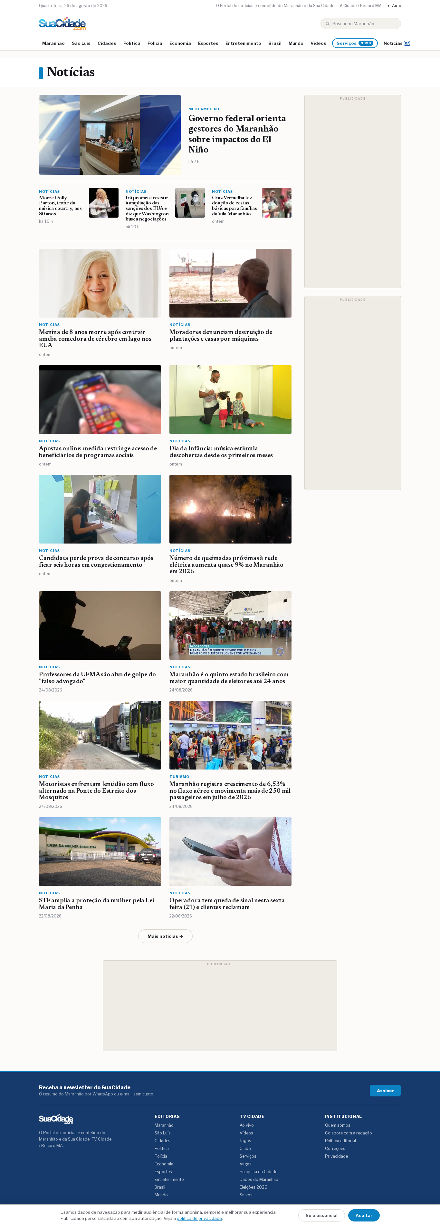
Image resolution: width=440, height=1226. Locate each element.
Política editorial (340, 1140)
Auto (394, 5)
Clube (245, 1148)
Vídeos (318, 43)
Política (131, 43)
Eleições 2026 (253, 1187)
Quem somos (337, 1125)
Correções (335, 1148)
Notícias (393, 43)
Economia (180, 43)
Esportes (208, 43)
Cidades (107, 43)
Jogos (245, 1140)
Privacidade (336, 1156)
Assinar (385, 1090)
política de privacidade (199, 1218)
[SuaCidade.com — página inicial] (62, 23)
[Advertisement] (353, 191)
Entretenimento (243, 43)
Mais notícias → (165, 936)
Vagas (246, 1164)
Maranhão (53, 43)
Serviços (354, 43)
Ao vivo (247, 1125)
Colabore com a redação (348, 1133)
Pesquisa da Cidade (258, 1171)
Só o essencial (322, 1215)
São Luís (81, 43)
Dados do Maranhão (259, 1179)
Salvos (246, 1194)
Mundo (296, 43)
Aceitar (364, 1215)
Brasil (275, 43)
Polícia (155, 43)
